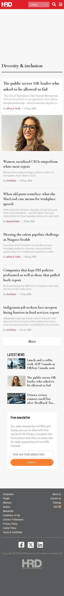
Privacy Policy (10, 523)
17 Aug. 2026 (25, 294)
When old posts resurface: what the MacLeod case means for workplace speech (29, 199)
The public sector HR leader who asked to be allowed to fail (31, 86)
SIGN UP (32, 462)
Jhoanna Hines (13, 221)
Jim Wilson (11, 180)
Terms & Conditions (12, 532)
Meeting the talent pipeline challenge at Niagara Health (31, 237)
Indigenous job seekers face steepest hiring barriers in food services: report (31, 310)
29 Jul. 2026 (25, 329)
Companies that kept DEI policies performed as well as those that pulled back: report (31, 275)
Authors (6, 506)
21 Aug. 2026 (29, 221)
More (32, 341)
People (6, 498)
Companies (8, 494)
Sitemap (57, 502)
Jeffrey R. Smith (13, 108)
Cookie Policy (9, 528)
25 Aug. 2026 (26, 180)
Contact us (55, 498)
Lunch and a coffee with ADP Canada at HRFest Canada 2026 (41, 364)
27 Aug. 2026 (30, 108)
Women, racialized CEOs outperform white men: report (30, 164)
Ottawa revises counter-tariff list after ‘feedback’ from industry (41, 399)
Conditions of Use (11, 515)
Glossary (7, 502)
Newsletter (8, 511)
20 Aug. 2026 (30, 256)
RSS (56, 506)
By (12, 108)
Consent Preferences (13, 519)
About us (57, 494)
